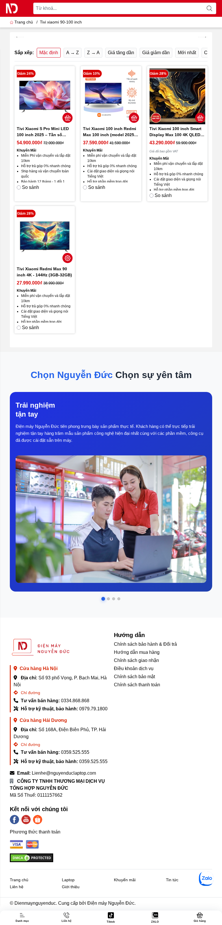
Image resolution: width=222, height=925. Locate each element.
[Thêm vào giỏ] (67, 118)
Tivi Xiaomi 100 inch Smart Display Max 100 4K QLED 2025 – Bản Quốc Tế (175, 132)
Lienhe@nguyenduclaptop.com (64, 773)
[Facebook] (14, 819)
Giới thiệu (70, 886)
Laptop (68, 879)
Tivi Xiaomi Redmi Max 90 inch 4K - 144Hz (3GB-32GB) (44, 272)
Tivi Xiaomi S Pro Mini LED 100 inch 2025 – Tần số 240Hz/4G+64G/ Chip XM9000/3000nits (43, 132)
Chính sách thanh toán (137, 684)
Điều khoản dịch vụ (133, 668)
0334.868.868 (75, 700)
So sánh (30, 187)
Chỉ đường (30, 692)
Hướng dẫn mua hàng (137, 652)
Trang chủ (23, 22)
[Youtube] (26, 819)
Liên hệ (16, 886)
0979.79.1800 (93, 708)
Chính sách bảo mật (134, 676)
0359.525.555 (75, 752)
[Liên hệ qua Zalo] (206, 878)
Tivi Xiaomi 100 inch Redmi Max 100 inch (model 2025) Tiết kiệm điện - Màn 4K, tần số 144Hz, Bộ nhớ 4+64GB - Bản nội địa (110, 132)
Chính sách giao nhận (136, 660)
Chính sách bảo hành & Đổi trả (145, 644)
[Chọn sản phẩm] (67, 258)
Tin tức (172, 879)
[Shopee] (37, 819)
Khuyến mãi (125, 879)
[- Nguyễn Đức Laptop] (12, 8)
